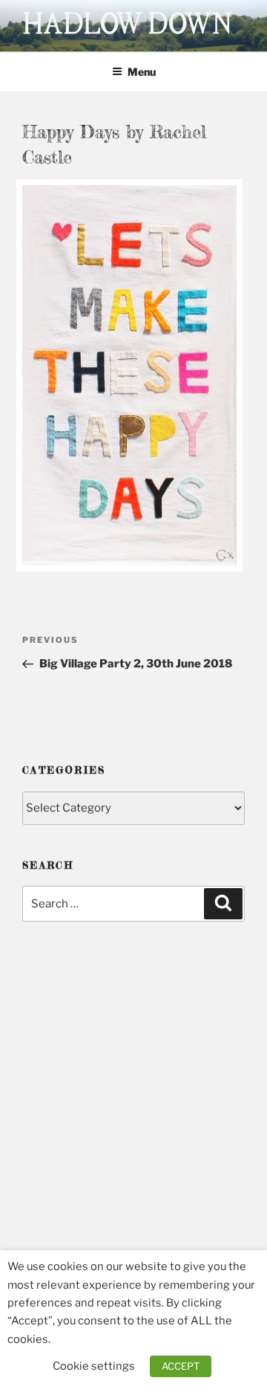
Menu (142, 71)
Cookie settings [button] (94, 1366)
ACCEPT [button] (181, 1366)
